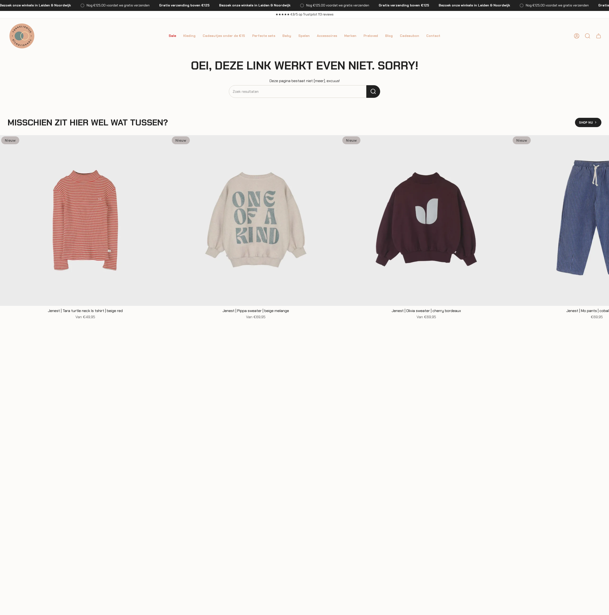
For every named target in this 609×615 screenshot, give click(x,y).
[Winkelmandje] (598, 36)
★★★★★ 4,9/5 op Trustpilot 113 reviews (304, 14)
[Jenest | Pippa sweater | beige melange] (256, 220)
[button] (172, 36)
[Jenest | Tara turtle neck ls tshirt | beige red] (85, 220)
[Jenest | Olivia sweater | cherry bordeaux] (426, 220)
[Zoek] (373, 91)
